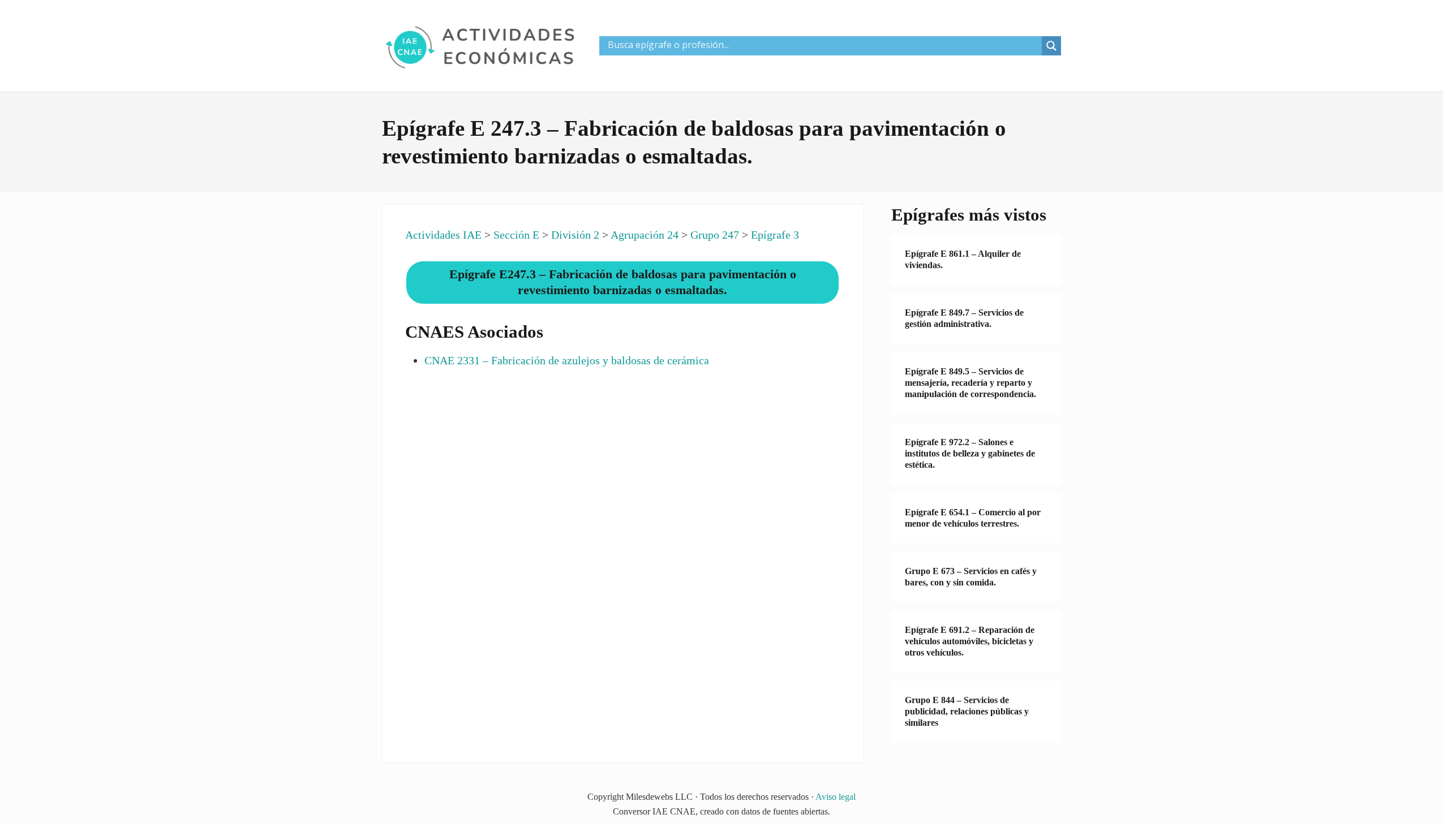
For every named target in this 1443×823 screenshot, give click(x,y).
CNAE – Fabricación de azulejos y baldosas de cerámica (566, 360)
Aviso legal (835, 797)
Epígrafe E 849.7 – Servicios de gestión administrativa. (964, 318)
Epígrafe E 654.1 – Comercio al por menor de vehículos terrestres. (973, 517)
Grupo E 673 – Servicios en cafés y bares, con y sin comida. (971, 576)
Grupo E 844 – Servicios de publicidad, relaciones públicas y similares (967, 711)
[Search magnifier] (1051, 45)
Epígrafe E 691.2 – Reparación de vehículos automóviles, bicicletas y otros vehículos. (969, 641)
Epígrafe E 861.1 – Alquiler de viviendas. (963, 259)
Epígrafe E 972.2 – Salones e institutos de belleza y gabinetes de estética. (970, 453)
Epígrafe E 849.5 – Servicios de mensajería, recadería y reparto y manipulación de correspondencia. (970, 383)
